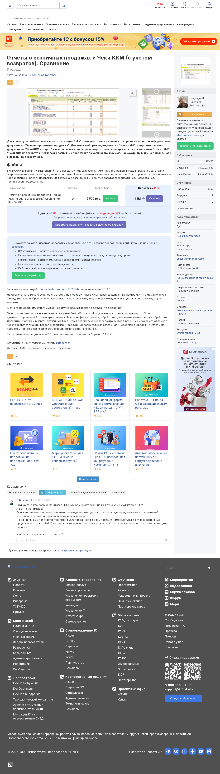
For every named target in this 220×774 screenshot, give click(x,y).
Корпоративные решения (86, 677)
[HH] (184, 752)
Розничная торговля (188, 235)
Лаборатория (24, 678)
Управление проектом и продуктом (82, 597)
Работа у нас (174, 642)
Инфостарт (63, 342)
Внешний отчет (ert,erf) (190, 258)
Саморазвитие (75, 621)
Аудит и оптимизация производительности (28, 707)
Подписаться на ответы (23, 492)
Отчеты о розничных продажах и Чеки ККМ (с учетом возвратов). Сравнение (79, 60)
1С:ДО (122, 658)
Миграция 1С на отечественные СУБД (28, 716)
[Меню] (10, 5)
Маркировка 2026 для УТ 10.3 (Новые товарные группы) (67, 457)
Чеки (14, 348)
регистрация (65, 550)
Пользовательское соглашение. (30, 738)
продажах (49, 348)
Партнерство (74, 662)
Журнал (19, 580)
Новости (19, 584)
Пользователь (185, 249)
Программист (127, 584)
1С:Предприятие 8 (187, 268)
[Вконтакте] (176, 752)
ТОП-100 (19, 606)
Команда (71, 605)
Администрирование (27, 658)
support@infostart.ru (180, 689)
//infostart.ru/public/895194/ (61, 289)
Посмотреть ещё (88, 479)
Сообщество (22, 669)
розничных (34, 348)
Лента (17, 595)
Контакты (171, 647)
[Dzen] (192, 752)
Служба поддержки (184, 657)
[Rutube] (209, 752)
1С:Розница (126, 647)
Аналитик (124, 590)
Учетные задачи (24, 636)
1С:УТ (121, 642)
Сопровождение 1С (81, 630)
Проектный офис (131, 689)
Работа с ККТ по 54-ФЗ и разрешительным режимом (151, 403)
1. (17, 500)
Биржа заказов (182, 592)
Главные (19, 590)
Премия (18, 612)
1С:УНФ (123, 636)
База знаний (23, 621)
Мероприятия (181, 580)
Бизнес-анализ (75, 584)
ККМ (22, 348)
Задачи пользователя (28, 642)
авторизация (82, 550)
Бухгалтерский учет (188, 332)
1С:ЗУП (123, 653)
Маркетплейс (129, 615)
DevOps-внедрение (26, 694)
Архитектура (74, 616)
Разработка (21, 647)
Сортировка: (87, 492)
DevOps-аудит (23, 688)
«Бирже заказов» (188, 135)
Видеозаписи (181, 586)
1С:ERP (122, 625)
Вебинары (72, 668)
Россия (181, 300)
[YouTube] (200, 752)
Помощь (171, 636)
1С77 (121, 674)
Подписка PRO (23, 625)
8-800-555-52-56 (178, 685)
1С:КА (122, 631)
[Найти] (209, 568)
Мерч (174, 604)
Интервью (20, 601)
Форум (176, 598)
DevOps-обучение (25, 683)
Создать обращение (183, 698)
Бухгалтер (183, 245)
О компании (174, 615)
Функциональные (25, 631)
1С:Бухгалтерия (128, 620)
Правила (171, 631)
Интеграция (21, 663)
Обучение (126, 580)
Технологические (77, 703)
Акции (69, 635)
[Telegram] (168, 752)
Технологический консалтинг (33, 699)
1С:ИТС (70, 640)
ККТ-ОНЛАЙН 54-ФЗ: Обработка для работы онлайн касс (67, 403)
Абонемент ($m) (186, 342)
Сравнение (65, 348)
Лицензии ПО (74, 687)
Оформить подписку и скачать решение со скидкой (89, 224)
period (25, 500)
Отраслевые (74, 692)
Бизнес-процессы (77, 590)
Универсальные (128, 663)
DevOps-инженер (130, 601)
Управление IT (75, 610)
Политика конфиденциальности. (75, 738)
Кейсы (69, 657)
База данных (22, 653)
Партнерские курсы (132, 606)
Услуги (70, 651)
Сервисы (71, 646)
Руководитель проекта (134, 595)
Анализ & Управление (83, 580)
